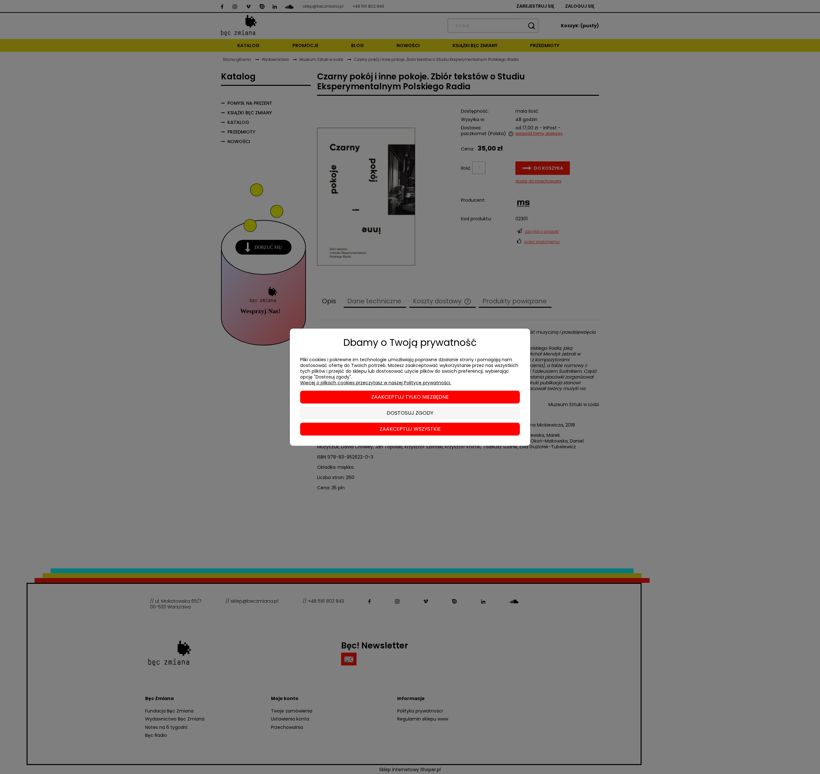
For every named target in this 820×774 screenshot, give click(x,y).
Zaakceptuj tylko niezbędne (410, 397)
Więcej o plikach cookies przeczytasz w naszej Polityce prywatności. (375, 382)
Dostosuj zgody (410, 413)
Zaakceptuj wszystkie (410, 429)
